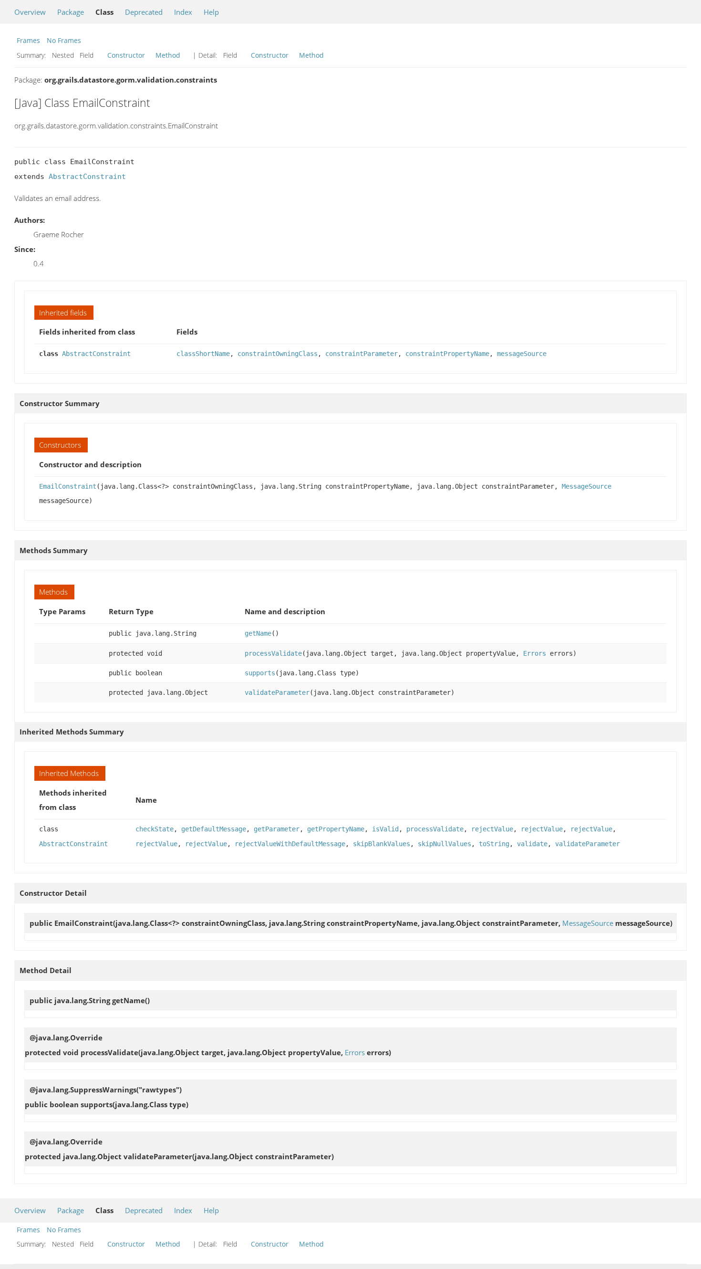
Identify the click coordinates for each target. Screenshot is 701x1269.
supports (260, 673)
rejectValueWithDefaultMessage (290, 844)
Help (211, 12)
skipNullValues (444, 844)
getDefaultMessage (213, 829)
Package (70, 12)
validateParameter (277, 692)
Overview (30, 12)
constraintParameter (361, 353)
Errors (534, 653)
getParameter (276, 829)
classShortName (203, 353)
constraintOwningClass (277, 353)
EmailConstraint (67, 486)
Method (167, 55)
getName (258, 633)
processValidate (273, 653)
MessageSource (586, 486)
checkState (154, 829)
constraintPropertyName (447, 353)
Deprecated (144, 12)
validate (532, 844)
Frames (28, 40)
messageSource (521, 353)
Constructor (126, 55)
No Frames (64, 40)
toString (494, 844)
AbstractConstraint (87, 176)
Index (183, 12)
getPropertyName (335, 829)
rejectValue (492, 829)
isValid (385, 829)
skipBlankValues (381, 844)
